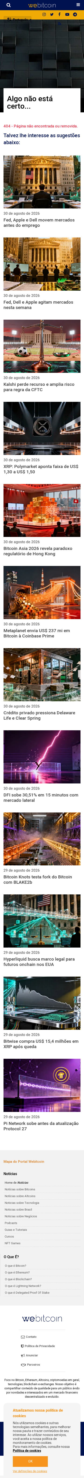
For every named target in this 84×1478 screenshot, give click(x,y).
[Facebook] (59, 14)
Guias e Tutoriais (16, 1230)
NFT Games (13, 1243)
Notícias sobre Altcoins (20, 1196)
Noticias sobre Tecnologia (22, 1203)
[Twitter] (51, 14)
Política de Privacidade (39, 1346)
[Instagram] (44, 14)
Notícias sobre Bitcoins (20, 1189)
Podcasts (11, 1223)
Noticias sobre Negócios (21, 1216)
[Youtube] (67, 14)
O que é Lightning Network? (23, 1286)
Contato (30, 1337)
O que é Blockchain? (18, 1279)
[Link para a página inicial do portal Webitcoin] (42, 1318)
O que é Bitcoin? (15, 1266)
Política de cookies (27, 1451)
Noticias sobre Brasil (18, 1209)
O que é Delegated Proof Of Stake (27, 1292)
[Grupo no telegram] (74, 14)
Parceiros (33, 1364)
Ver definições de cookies (30, 1471)
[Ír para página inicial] (42, 5)
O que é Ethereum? (17, 1272)
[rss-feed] (59, 24)
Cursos (9, 1236)
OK (30, 1461)
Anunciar (31, 1355)
